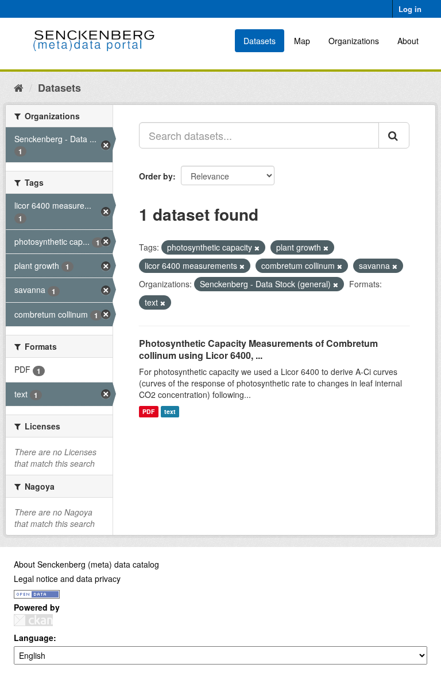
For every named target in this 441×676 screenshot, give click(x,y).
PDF (148, 411)
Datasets (259, 40)
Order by (156, 176)
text (170, 411)
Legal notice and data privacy (67, 578)
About (408, 40)
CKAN (33, 620)
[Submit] (393, 135)
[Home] (19, 87)
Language (33, 637)
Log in (410, 8)
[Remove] (257, 247)
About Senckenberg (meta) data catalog (86, 564)
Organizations (353, 40)
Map (302, 40)
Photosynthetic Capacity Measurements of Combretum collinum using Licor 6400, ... (258, 349)
